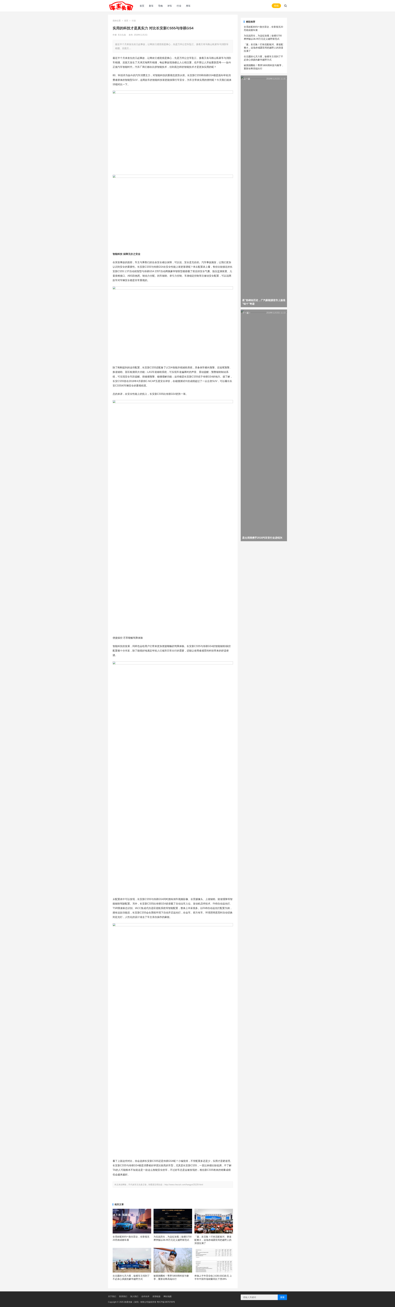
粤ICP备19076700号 (166, 1302)
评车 (169, 5)
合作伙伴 (145, 1296)
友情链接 (156, 1296)
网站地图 (168, 1296)
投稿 (276, 5)
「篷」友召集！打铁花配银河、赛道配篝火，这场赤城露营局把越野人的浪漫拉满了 (212, 1239)
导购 (160, 5)
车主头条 (122, 35)
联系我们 (123, 1296)
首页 (142, 5)
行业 (179, 5)
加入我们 (134, 1296)
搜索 (282, 1297)
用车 (188, 5)
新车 (151, 5)
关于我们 (112, 1296)
